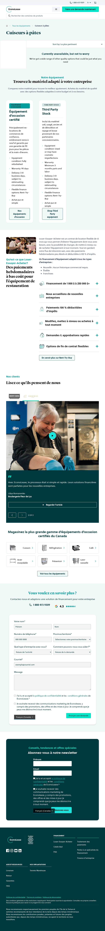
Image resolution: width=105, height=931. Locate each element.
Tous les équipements (21, 25)
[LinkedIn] (20, 850)
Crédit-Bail (58, 846)
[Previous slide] (12, 515)
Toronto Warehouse (38, 870)
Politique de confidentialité (15, 897)
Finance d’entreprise (85, 858)
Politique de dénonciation (52, 897)
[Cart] (95, 2)
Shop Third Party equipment (52, 213)
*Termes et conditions (34, 897)
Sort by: (56, 44)
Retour (9, 875)
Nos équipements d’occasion (19, 213)
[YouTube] (15, 850)
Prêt (55, 852)
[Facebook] (7, 850)
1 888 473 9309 (78, 2)
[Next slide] (22, 515)
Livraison (9, 870)
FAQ (8, 886)
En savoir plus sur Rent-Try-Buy (57, 357)
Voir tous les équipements (52, 573)
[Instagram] (11, 850)
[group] (14, 396)
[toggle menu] (56, 9)
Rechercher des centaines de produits (27, 15)
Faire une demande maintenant (80, 9)
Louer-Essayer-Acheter (63, 841)
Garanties (10, 880)
